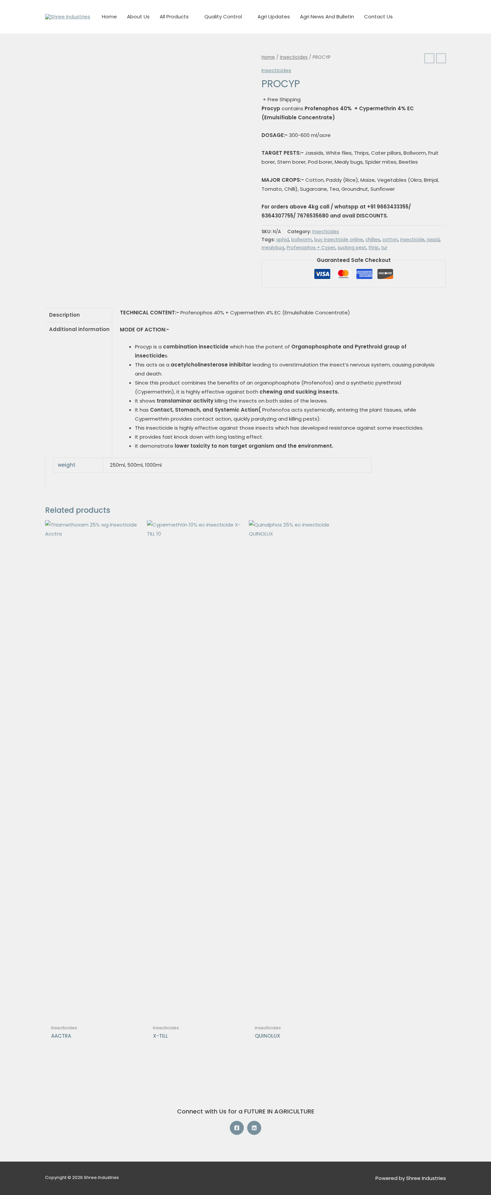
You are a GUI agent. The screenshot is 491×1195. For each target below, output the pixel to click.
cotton (390, 240)
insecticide (412, 240)
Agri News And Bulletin (327, 16)
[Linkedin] (254, 1128)
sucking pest (352, 248)
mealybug (273, 248)
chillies (372, 240)
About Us (138, 16)
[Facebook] (237, 1128)
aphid (282, 240)
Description (64, 314)
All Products (174, 16)
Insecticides (294, 57)
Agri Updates (274, 16)
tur (384, 248)
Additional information (79, 329)
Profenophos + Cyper (311, 248)
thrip (373, 248)
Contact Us (378, 16)
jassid (433, 240)
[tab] (78, 315)
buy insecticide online (338, 240)
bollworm (301, 240)
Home (109, 16)
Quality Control (223, 16)
